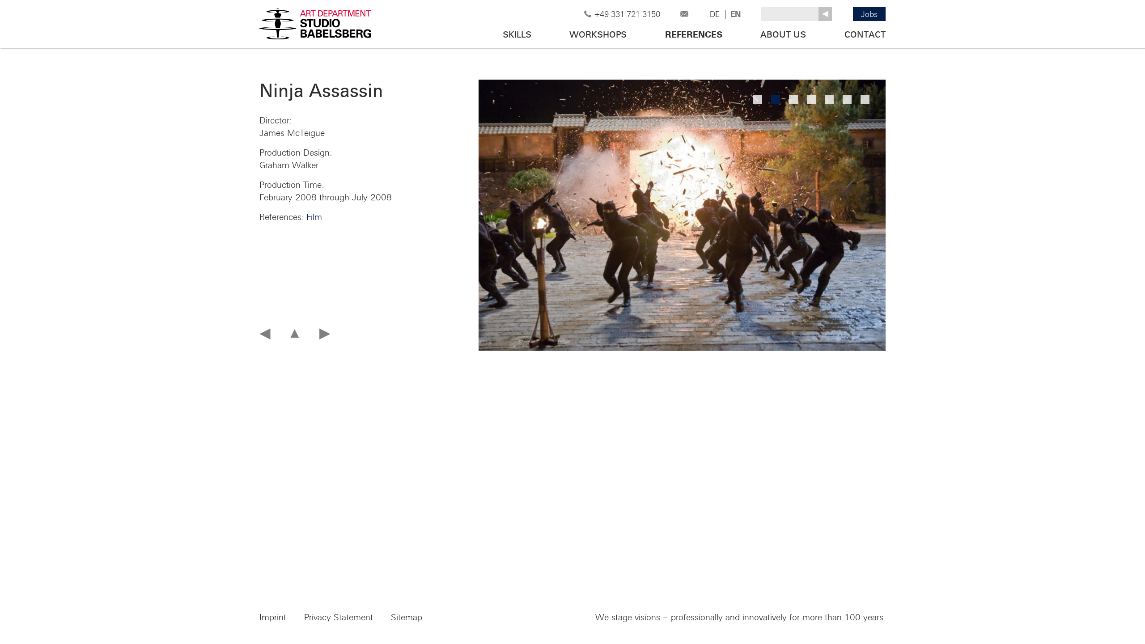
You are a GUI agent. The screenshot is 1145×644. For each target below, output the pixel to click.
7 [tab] (865, 99)
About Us (783, 35)
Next (818, 215)
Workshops (598, 35)
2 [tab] (775, 99)
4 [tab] (811, 99)
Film (314, 217)
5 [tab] (829, 99)
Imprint (272, 617)
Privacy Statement (338, 617)
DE (715, 14)
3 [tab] (793, 99)
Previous (545, 215)
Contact (865, 35)
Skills (517, 35)
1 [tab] (757, 99)
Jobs (869, 14)
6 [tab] (847, 99)
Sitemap (406, 617)
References (693, 35)
